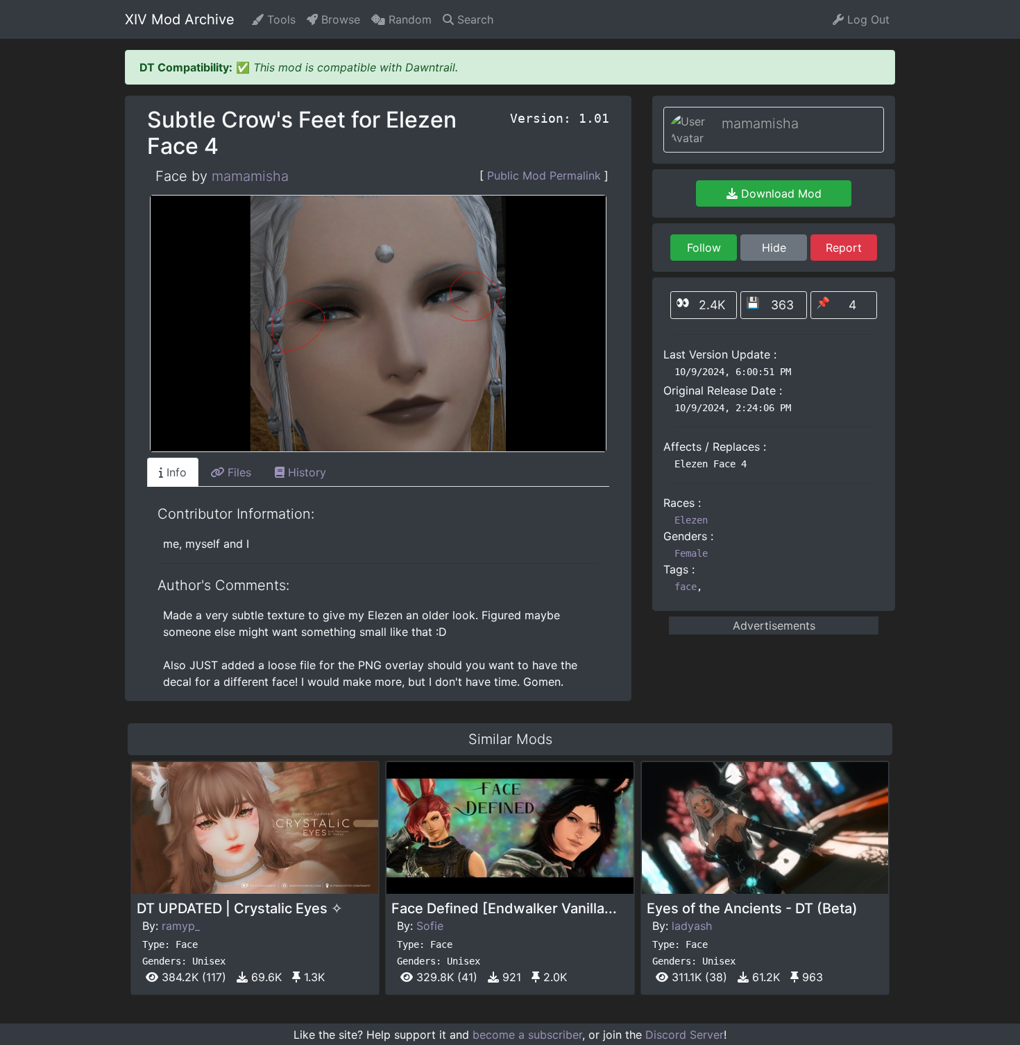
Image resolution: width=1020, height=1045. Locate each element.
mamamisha (250, 176)
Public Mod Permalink (544, 175)
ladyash (692, 926)
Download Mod (780, 193)
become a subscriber (527, 1035)
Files (237, 472)
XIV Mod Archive (180, 19)
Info (175, 472)
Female (691, 553)
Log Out (867, 19)
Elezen (691, 520)
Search (473, 19)
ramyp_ (181, 926)
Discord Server (684, 1035)
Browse (339, 19)
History (305, 472)
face (685, 586)
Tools (280, 19)
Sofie (429, 926)
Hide (774, 247)
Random (408, 19)
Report (844, 247)
